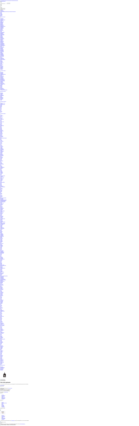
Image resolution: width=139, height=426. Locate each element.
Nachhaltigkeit (3, 395)
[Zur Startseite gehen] (2, 1)
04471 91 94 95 (10, 388)
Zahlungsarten (11, 11)
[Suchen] (8, 3)
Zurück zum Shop (2, 385)
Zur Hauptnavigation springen (14, 0)
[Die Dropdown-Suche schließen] (9, 3)
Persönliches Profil (5, 11)
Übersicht (1, 11)
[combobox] (3, 3)
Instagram (3, 405)
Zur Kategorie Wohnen (3, 91)
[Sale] (4, 378)
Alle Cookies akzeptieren (12, 424)
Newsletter (3, 406)
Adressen (8, 11)
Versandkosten (13, 420)
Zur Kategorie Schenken (3, 101)
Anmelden (1, 10)
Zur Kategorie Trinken (3, 70)
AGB (2, 417)
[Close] (0, 425)
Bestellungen (14, 11)
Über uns (3, 415)
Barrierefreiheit (3, 398)
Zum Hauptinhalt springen (3, 0)
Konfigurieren (8, 424)
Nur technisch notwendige (3, 424)
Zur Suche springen (8, 0)
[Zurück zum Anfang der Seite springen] (1, 423)
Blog (2, 404)
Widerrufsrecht (3, 397)
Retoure (3, 403)
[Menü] (1, 2)
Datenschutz (3, 396)
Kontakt (3, 402)
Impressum (3, 419)
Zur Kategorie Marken (3, 113)
